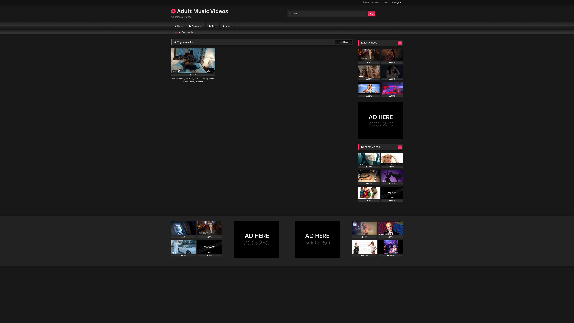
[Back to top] (564, 314)
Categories (197, 26)
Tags (214, 26)
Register (398, 2)
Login (386, 2)
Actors (228, 26)
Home (180, 26)
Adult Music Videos (202, 11)
